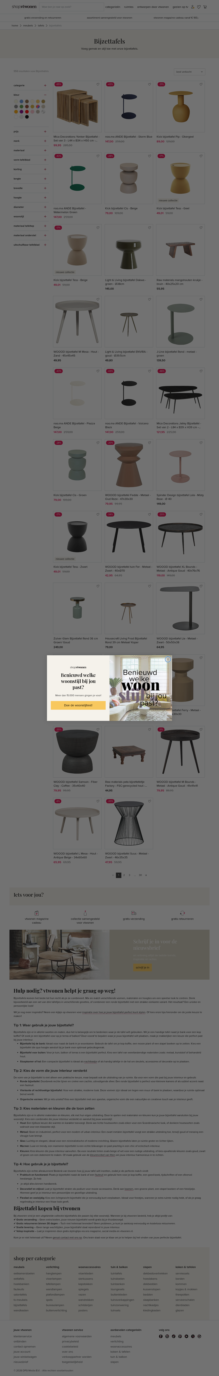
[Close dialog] (168, 659)
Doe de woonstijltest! (78, 705)
